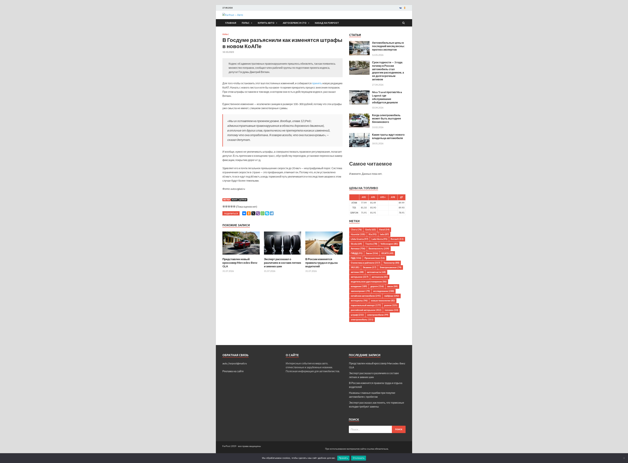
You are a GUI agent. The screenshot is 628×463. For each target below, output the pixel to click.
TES (354, 207)
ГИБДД (356, 253)
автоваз (357, 272)
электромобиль (362, 319)
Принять (343, 458)
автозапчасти (376, 272)
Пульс (245, 23)
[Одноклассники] (249, 213)
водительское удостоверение (368, 281)
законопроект (360, 291)
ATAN (354, 202)
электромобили (377, 314)
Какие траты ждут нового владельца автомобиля (388, 136)
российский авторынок (366, 310)
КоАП (234, 199)
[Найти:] (377, 429)
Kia (372, 234)
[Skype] (267, 213)
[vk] (400, 7)
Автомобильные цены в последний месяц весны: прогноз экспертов (388, 46)
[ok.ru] (404, 7)
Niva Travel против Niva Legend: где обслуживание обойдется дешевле (387, 97)
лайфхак (391, 295)
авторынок (359, 277)
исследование (383, 291)
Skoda (356, 243)
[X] (253, 213)
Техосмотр (391, 262)
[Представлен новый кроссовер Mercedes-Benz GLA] (241, 255)
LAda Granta (359, 239)
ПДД (356, 258)
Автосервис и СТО (294, 23)
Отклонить (358, 458)
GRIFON (354, 212)
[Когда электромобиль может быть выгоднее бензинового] (359, 115)
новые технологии (383, 300)
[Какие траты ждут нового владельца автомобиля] (359, 134)
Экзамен (369, 267)
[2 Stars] (226, 206)
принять (317, 83)
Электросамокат (390, 267)
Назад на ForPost (327, 23)
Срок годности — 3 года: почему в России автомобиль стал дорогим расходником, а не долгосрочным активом (388, 71)
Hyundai (358, 234)
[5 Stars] (234, 206)
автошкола (380, 277)
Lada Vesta (379, 239)
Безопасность (379, 248)
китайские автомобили (366, 295)
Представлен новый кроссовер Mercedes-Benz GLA (239, 262)
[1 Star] (223, 206)
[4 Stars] (231, 206)
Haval (384, 229)
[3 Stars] (229, 206)
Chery (356, 229)
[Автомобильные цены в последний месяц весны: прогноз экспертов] (359, 43)
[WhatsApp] (262, 213)
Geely (370, 229)
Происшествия (375, 258)
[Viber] (258, 213)
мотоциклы (359, 300)
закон (392, 286)
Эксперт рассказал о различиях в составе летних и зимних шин (282, 262)
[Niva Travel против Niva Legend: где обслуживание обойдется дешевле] (359, 92)
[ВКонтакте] (244, 213)
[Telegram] (272, 213)
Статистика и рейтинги (365, 262)
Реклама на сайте (233, 371)
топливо (391, 310)
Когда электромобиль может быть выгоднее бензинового (386, 119)
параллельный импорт (366, 305)
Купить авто (266, 23)
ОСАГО (387, 253)
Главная (230, 23)
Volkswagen (389, 243)
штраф (242, 199)
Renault (397, 239)
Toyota (371, 243)
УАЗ (355, 267)
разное (390, 305)
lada (384, 234)
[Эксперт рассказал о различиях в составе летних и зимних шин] (282, 255)
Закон (372, 253)
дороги (377, 286)
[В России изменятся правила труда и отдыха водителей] (324, 255)
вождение (359, 286)
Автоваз (358, 248)
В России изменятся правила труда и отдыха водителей (321, 262)
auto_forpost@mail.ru (234, 363)
